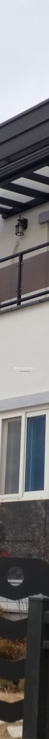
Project (35, 1)
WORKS (30, 1)
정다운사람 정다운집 (24, 1)
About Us (40, 1)
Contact (46, 1)
